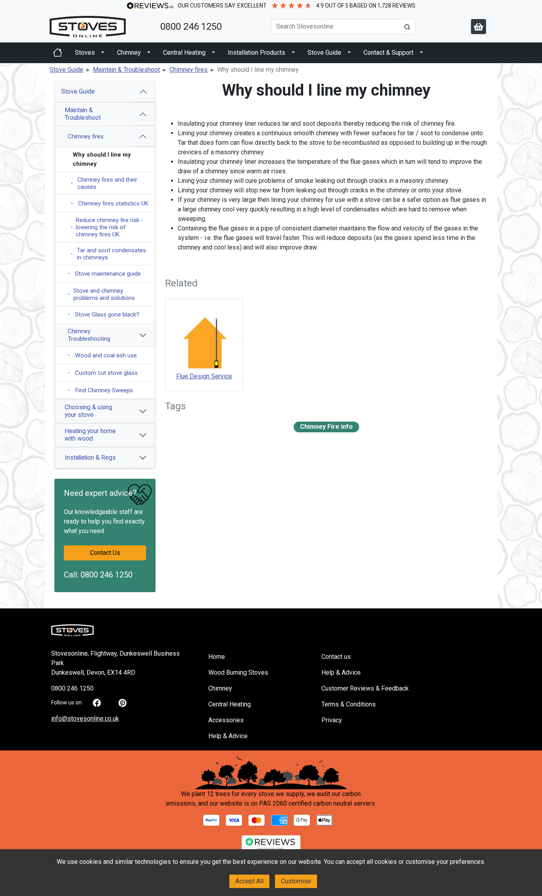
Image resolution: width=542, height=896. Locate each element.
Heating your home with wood (90, 434)
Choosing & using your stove (88, 410)
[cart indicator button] (478, 26)
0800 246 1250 (191, 26)
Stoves (85, 52)
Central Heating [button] (229, 704)
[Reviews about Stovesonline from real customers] (271, 844)
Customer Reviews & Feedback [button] (365, 688)
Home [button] (216, 656)
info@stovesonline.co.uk (85, 718)
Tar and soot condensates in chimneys (108, 254)
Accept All (249, 881)
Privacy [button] (331, 720)
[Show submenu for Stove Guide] (349, 53)
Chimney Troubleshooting (89, 335)
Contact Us (105, 552)
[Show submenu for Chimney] (149, 53)
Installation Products (256, 52)
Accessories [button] (226, 720)
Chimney (129, 52)
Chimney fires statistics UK (109, 203)
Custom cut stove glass (103, 372)
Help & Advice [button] (228, 736)
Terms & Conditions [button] (348, 704)
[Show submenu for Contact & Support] (421, 53)
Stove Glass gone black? (103, 314)
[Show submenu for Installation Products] (293, 53)
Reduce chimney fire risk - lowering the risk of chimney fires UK (107, 227)
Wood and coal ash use (102, 355)
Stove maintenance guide (104, 273)
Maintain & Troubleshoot (83, 113)
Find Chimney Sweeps (100, 390)
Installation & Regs (90, 457)
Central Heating (184, 52)
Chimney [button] (220, 688)
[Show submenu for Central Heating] (213, 53)
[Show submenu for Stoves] (103, 53)
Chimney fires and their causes (104, 183)
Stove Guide (324, 52)
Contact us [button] (336, 656)
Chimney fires (86, 136)
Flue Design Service (204, 376)
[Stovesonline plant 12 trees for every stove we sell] (271, 773)
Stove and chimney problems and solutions (101, 294)
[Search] (407, 26)
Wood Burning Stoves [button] (238, 672)
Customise (296, 881)
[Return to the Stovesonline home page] (100, 26)
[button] (66, 69)
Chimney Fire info (326, 426)
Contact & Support (388, 52)
